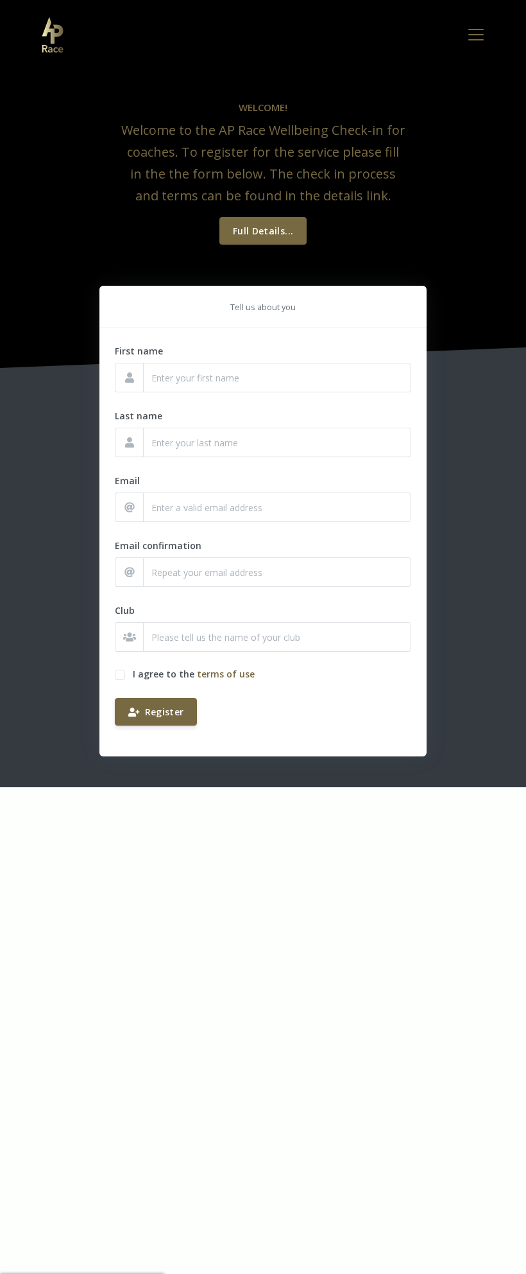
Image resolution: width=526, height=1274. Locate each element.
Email (127, 481)
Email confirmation (158, 545)
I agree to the (163, 674)
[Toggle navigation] (476, 35)
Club (125, 610)
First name (139, 351)
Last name (138, 416)
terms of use (226, 674)
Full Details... (263, 231)
